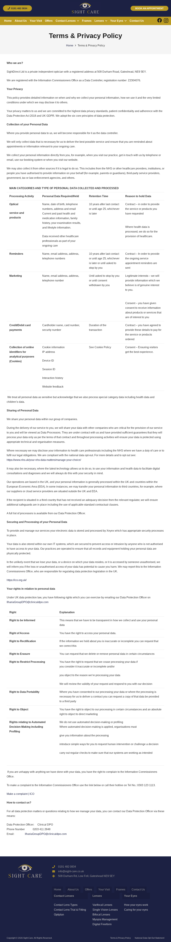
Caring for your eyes (136, 909)
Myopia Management (105, 919)
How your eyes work (136, 904)
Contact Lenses (64, 895)
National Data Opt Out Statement (149, 938)
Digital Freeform (102, 924)
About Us (73, 889)
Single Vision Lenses (105, 909)
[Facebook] (159, 20)
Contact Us (138, 889)
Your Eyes (130, 895)
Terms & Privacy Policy (120, 938)
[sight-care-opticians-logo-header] (85, 8)
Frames (120, 889)
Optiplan (59, 914)
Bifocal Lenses (101, 914)
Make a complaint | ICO (20, 793)
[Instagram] (166, 20)
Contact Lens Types (65, 904)
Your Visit (104, 889)
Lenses (97, 895)
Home (57, 889)
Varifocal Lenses (102, 904)
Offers (88, 889)
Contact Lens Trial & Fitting (70, 909)
